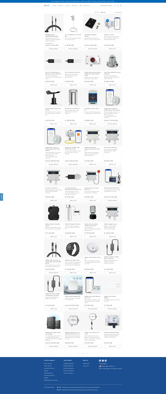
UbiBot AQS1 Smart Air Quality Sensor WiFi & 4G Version (52, 149)
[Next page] (90, 353)
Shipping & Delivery (69, 363)
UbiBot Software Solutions (51, 380)
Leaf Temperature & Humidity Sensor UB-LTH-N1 (73, 188)
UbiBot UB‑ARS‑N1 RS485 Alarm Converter (111, 257)
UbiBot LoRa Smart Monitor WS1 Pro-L (92, 297)
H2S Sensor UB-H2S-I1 (51, 188)
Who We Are (86, 363)
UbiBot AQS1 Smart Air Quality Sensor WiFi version (112, 109)
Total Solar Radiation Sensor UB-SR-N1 (112, 73)
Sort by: (97, 12)
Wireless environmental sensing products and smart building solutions (80, 387)
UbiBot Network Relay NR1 (112, 188)
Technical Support (68, 373)
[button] (60, 5)
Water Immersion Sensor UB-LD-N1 (91, 188)
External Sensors (48, 373)
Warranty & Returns (69, 368)
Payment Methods (68, 366)
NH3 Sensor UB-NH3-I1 (110, 147)
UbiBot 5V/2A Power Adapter (110, 297)
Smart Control (48, 366)
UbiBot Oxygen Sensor (110, 224)
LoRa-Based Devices (49, 368)
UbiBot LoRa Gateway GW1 (72, 296)
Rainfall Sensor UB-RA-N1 (72, 108)
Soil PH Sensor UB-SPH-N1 (72, 72)
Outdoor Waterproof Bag (111, 332)
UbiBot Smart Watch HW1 (72, 260)
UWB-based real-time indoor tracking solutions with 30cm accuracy (79, 390)
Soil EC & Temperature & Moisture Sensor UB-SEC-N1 (53, 73)
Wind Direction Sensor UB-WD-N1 (53, 109)
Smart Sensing (48, 363)
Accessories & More (49, 375)
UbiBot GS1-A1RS (109, 34)
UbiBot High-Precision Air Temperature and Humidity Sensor (53, 261)
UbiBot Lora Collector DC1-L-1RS (92, 333)
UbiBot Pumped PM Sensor (73, 224)
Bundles (46, 378)
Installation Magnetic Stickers (90, 35)
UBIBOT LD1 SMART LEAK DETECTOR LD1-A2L (72, 148)
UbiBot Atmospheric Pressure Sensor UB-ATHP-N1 (92, 149)
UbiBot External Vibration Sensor (52, 224)
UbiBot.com (109, 368)
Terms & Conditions (69, 370)
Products (60, 5)
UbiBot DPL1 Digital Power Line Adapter (53, 333)
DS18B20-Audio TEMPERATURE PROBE (51, 35)
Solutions (74, 5)
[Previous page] (76, 353)
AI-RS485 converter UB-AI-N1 (91, 109)
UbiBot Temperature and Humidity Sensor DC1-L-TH (72, 333)
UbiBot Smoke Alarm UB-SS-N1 (92, 258)
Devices (46, 370)
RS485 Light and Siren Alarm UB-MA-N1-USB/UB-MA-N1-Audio (92, 74)
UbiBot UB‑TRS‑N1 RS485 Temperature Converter (52, 294)
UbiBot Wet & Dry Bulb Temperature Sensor (91, 224)
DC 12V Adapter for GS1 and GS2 (73, 35)
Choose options (53, 48)
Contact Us (86, 366)
